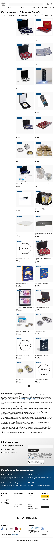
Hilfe (24, 1)
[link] (3, 4)
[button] (10, 4)
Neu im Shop (12, 7)
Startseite (2, 9)
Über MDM (21, 1)
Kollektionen (4, 7)
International (29, 7)
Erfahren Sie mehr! (15, 534)
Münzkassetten (28, 398)
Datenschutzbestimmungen (32, 457)
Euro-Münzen (23, 7)
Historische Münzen (45, 7)
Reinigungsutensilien (9, 399)
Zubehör (6, 9)
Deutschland (18, 7)
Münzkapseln (22, 398)
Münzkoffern (35, 398)
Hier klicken (37, 462)
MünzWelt (17, 1)
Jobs (26, 1)
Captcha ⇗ (41, 463)
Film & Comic (35, 7)
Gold (8, 7)
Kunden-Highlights (31, 1)
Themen (39, 7)
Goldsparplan (36, 1)
